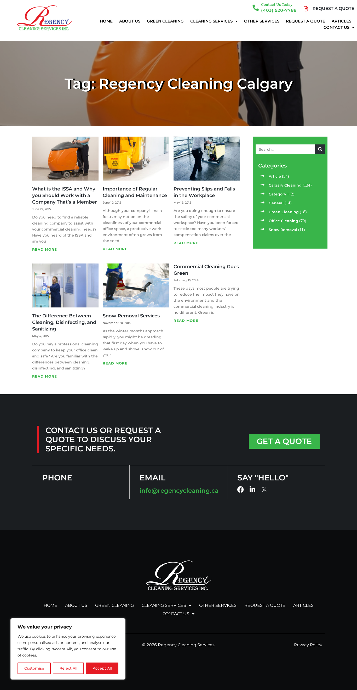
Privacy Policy (308, 644)
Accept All (102, 668)
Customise (34, 668)
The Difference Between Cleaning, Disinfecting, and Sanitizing (64, 322)
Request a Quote (305, 21)
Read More (44, 249)
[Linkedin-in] (252, 489)
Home (106, 21)
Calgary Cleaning (285, 185)
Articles (341, 21)
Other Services (261, 21)
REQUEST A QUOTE (333, 8)
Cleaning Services (211, 21)
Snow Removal (283, 229)
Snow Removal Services (131, 316)
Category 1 (279, 194)
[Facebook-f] (240, 489)
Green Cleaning (165, 21)
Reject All (68, 668)
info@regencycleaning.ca (179, 490)
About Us (129, 21)
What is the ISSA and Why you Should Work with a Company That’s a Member (64, 195)
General (276, 203)
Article (275, 176)
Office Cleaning (283, 220)
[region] (67, 649)
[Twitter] (264, 489)
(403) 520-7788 (279, 10)
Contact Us (336, 27)
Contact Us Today (276, 5)
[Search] (320, 149)
